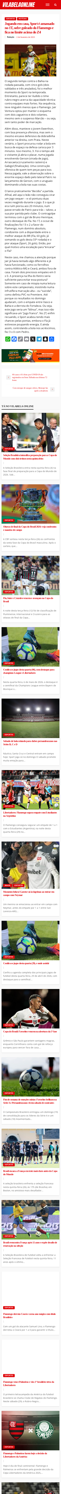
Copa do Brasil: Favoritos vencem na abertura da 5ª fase (30, 1031)
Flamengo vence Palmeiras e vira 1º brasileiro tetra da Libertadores (28, 1384)
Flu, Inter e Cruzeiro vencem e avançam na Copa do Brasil (28, 600)
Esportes (10, 19)
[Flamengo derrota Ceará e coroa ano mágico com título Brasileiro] (30, 1291)
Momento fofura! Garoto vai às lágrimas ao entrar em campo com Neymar (28, 893)
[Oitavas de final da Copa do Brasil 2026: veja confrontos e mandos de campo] (30, 504)
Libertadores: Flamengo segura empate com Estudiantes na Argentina (30, 814)
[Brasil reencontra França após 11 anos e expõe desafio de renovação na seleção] (30, 1219)
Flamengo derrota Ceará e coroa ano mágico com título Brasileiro (29, 1316)
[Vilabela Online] (19, 4)
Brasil (7, 885)
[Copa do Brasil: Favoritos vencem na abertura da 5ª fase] (30, 1008)
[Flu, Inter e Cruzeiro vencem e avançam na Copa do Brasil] (30, 575)
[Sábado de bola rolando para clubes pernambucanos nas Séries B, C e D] (30, 718)
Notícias (23, 19)
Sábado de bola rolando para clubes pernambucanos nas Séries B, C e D (30, 743)
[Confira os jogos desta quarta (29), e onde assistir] (30, 940)
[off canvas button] (47, 4)
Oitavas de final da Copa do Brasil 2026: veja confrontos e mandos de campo (29, 528)
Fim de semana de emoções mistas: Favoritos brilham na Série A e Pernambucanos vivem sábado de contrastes (30, 1101)
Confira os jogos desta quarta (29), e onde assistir (26, 963)
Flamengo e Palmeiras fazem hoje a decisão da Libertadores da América (25, 1455)
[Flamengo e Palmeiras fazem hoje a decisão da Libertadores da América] (30, 1430)
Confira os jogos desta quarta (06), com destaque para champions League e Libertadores (28, 671)
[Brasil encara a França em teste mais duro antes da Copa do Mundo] (30, 1148)
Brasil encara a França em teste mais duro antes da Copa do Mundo (30, 1173)
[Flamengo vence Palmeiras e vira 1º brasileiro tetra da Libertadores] (30, 1359)
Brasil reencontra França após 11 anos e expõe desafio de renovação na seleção (30, 1244)
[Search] (55, 4)
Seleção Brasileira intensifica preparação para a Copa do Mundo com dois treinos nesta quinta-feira (30, 457)
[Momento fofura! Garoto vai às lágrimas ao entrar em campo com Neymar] (30, 865)
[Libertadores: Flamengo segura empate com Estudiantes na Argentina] (30, 790)
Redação (10, 37)
